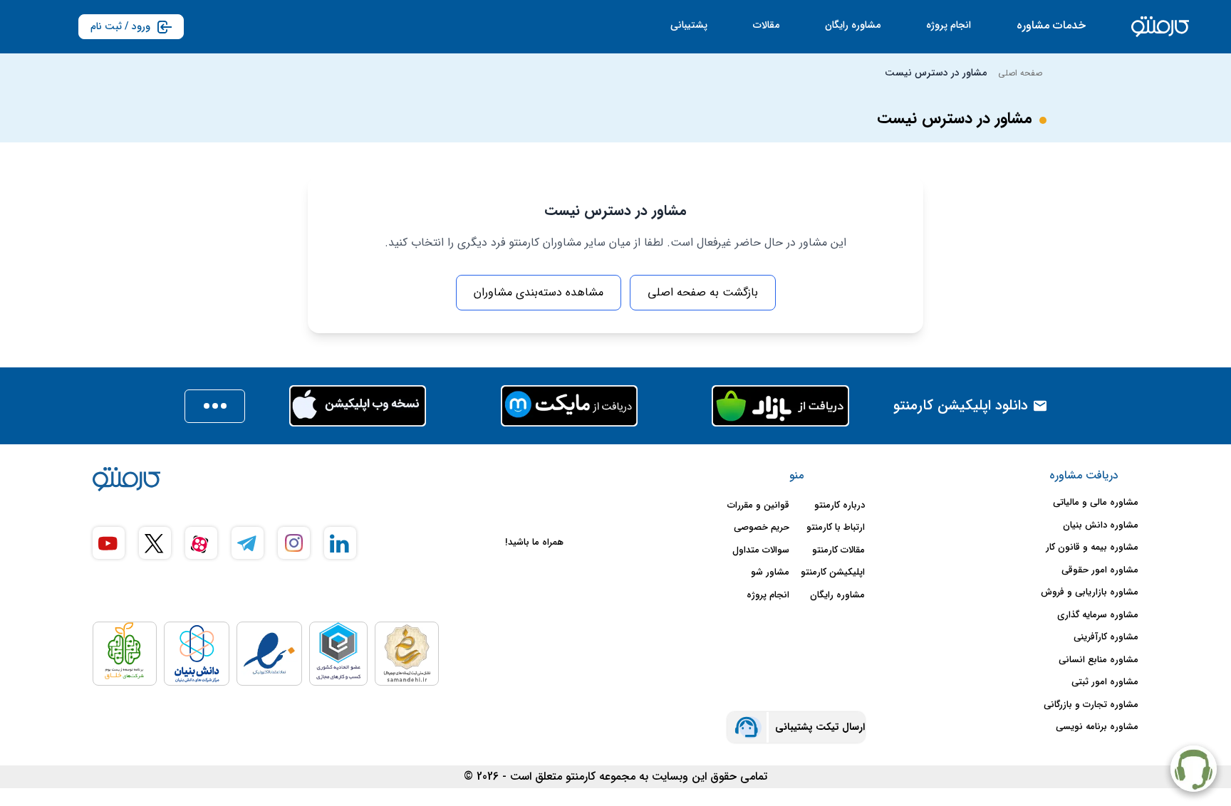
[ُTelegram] (248, 543)
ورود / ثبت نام (120, 26)
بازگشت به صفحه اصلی (703, 292)
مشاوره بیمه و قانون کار (1092, 547)
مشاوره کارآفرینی (1106, 637)
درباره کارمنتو (839, 505)
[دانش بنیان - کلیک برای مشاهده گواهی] (196, 654)
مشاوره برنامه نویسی (1097, 727)
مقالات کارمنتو (838, 550)
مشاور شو (770, 572)
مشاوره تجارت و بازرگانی (1091, 705)
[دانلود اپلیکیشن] (215, 406)
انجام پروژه (948, 25)
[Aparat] (201, 543)
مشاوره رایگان (853, 25)
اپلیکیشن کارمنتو (833, 572)
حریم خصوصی (761, 527)
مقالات (766, 25)
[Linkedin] (340, 543)
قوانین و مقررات (758, 505)
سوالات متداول (760, 550)
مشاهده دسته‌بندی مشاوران (538, 292)
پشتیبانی (688, 25)
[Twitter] (155, 543)
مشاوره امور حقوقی (1099, 570)
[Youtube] (109, 543)
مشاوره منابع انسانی (1098, 660)
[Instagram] (294, 543)
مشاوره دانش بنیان (1100, 525)
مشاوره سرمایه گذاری (1097, 615)
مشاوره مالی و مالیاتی (1095, 503)
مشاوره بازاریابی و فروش (1089, 592)
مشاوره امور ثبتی (1104, 682)
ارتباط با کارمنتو (835, 527)
